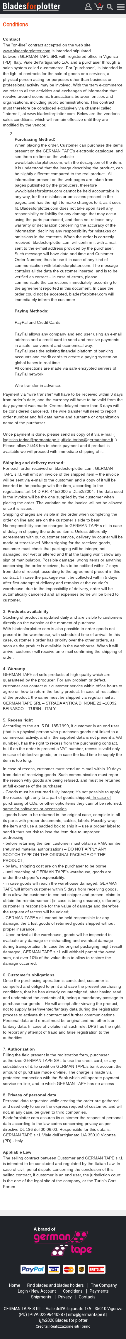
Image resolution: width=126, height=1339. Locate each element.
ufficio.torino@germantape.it (87, 439)
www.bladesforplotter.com (26, 50)
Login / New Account (37, 1291)
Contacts (87, 1297)
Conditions (73, 1291)
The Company (104, 1285)
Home (14, 1285)
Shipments (41, 1297)
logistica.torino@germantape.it (31, 439)
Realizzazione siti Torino (70, 1326)
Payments (99, 1291)
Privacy (65, 1297)
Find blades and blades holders (55, 1285)
